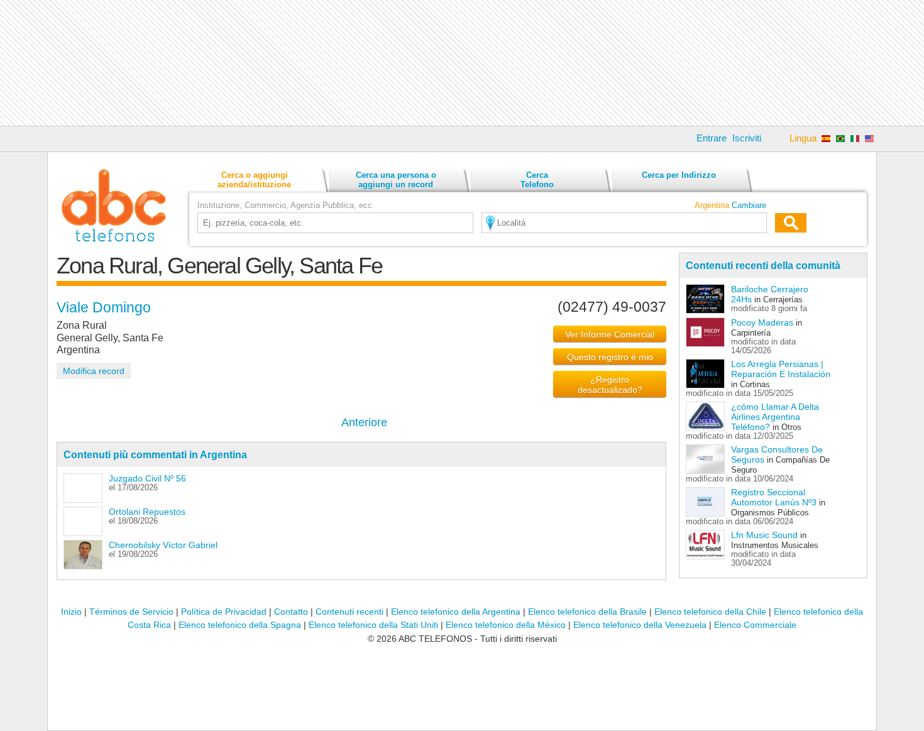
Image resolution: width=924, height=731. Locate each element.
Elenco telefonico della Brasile (587, 612)
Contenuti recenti (349, 612)
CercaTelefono (537, 179)
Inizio (71, 612)
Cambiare (749, 205)
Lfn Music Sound (764, 535)
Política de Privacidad (224, 612)
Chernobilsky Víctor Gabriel (163, 545)
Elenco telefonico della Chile (710, 612)
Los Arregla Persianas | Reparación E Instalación (780, 369)
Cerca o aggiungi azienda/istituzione (254, 179)
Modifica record (93, 371)
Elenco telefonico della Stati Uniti (373, 625)
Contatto (291, 612)
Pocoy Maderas (762, 322)
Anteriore (364, 422)
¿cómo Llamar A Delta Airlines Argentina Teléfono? (775, 417)
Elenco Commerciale (755, 625)
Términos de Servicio (131, 612)
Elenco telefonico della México (506, 625)
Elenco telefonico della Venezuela (640, 625)
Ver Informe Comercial (609, 334)
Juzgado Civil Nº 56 (147, 478)
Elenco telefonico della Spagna (240, 625)
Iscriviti (746, 138)
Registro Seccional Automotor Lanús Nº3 (774, 497)
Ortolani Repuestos (147, 512)
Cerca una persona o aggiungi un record (396, 179)
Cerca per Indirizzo (679, 175)
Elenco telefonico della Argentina (455, 612)
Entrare (711, 138)
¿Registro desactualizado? (610, 385)
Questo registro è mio (610, 357)
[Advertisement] (462, 63)
